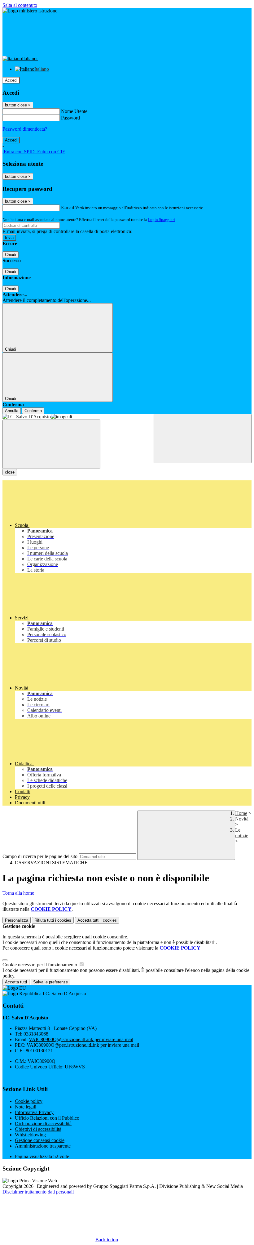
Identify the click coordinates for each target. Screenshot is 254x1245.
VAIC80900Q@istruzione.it (81, 1039)
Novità (241, 818)
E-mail (67, 207)
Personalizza (16, 920)
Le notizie (241, 832)
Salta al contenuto (19, 5)
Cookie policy (28, 1101)
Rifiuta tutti (52, 920)
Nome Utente (74, 111)
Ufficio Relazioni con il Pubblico (47, 1118)
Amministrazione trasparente (43, 1145)
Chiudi (10, 254)
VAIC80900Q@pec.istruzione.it (83, 1045)
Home (241, 813)
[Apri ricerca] (203, 438)
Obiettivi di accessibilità (38, 1129)
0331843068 (36, 1033)
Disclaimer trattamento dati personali (38, 1191)
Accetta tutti (97, 920)
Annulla (11, 410)
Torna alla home (18, 893)
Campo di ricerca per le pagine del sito (39, 856)
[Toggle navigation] (51, 444)
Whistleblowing (30, 1134)
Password (70, 117)
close (10, 472)
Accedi (11, 80)
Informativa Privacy (34, 1112)
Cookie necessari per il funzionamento (40, 964)
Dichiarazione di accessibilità (43, 1123)
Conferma (33, 410)
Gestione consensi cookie (39, 1140)
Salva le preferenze (50, 982)
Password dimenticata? (24, 129)
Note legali (25, 1106)
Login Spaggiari (161, 219)
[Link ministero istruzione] (29, 10)
